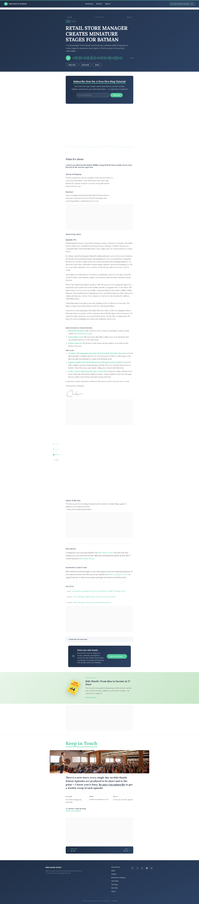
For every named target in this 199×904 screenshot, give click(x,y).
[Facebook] (137, 868)
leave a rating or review (118, 574)
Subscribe (72, 65)
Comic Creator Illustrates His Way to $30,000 (87, 371)
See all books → (91, 697)
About (108, 4)
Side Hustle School (53, 867)
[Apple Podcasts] (142, 868)
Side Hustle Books (86, 558)
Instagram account (84, 333)
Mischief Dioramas (76, 331)
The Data (114, 884)
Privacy (115, 901)
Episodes (89, 4)
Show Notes (115, 867)
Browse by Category (118, 878)
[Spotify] (147, 868)
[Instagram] (132, 868)
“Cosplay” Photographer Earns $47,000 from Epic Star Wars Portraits (97, 353)
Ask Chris (114, 888)
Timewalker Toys (75, 337)
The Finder (115, 881)
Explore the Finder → (117, 656)
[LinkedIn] (152, 868)
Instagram (77, 800)
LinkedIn (69, 802)
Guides (113, 874)
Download (85, 65)
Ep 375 (70, 17)
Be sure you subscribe (112, 784)
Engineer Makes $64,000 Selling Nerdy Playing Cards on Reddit (95, 362)
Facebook (69, 800)
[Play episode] (68, 57)
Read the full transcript (78, 639)
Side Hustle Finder (106, 553)
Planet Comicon (75, 343)
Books (99, 4)
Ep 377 (129, 17)
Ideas (113, 871)
